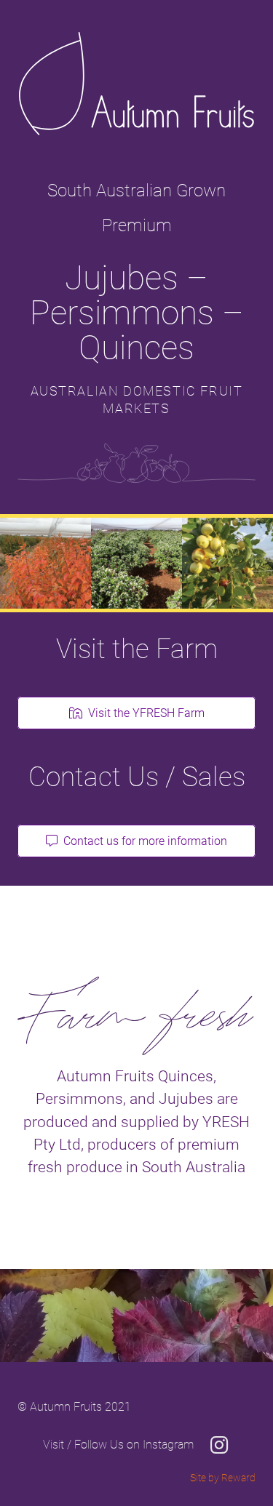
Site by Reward (223, 1478)
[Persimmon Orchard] (45, 563)
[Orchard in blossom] (136, 563)
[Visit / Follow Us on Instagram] (212, 1445)
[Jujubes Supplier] (227, 563)
